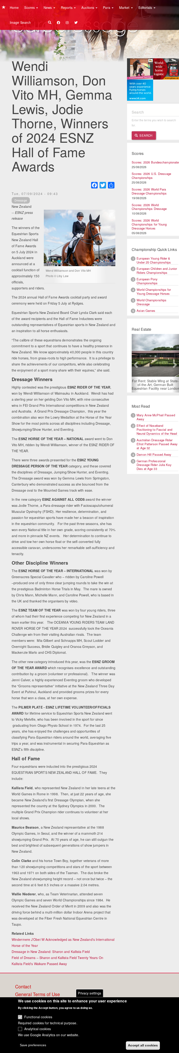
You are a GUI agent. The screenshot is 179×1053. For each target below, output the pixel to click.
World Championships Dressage (151, 302)
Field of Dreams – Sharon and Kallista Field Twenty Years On (57, 957)
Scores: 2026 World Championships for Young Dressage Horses (149, 224)
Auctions (88, 7)
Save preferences (33, 1045)
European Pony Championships (147, 281)
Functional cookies (38, 1017)
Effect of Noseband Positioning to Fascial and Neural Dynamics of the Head (157, 429)
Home (14, 7)
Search (145, 135)
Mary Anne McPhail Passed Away (156, 417)
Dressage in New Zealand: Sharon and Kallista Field (51, 951)
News (48, 7)
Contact (23, 987)
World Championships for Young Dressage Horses (154, 291)
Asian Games (146, 310)
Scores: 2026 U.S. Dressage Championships (151, 175)
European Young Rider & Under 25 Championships (154, 260)
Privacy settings (89, 993)
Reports (67, 7)
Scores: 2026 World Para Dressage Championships (149, 191)
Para (107, 7)
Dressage (20, 200)
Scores (30, 7)
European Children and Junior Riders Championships (157, 270)
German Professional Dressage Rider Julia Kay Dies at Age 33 (154, 465)
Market (125, 7)
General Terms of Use (37, 994)
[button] (135, 363)
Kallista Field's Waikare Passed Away (39, 963)
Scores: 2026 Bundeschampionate (155, 162)
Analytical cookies (37, 1028)
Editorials (145, 7)
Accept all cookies (143, 1045)
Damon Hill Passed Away (154, 454)
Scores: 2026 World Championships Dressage (149, 207)
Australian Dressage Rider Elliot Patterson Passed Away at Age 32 (157, 444)
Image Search (20, 22)
